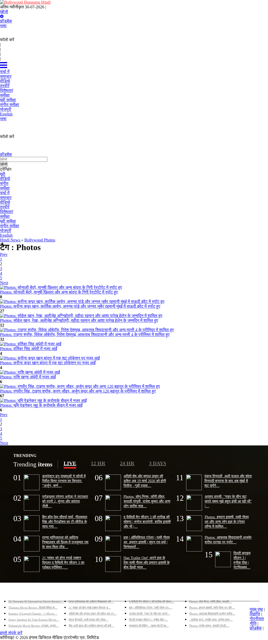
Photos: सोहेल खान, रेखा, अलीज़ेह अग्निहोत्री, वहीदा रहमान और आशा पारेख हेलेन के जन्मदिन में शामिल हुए (79, 320)
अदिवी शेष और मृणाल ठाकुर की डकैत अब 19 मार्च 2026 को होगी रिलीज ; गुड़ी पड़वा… (145, 481)
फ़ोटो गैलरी (197, 593)
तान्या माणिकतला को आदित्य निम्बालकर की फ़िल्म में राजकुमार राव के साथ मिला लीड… (65, 542)
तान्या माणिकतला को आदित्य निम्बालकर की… (91, 601)
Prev (4, 254)
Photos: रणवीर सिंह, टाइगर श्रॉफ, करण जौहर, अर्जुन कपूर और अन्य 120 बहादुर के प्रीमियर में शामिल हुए (78, 391)
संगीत (4, 183)
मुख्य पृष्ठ (256, 609)
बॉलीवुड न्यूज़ (78, 593)
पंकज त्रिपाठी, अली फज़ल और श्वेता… (88, 619)
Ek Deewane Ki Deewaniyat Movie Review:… (36, 601)
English (6, 235)
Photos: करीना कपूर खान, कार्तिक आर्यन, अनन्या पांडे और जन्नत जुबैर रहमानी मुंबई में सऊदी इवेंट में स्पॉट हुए (80, 306)
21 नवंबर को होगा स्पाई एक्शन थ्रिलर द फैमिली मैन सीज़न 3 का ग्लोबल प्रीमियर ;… (63, 562)
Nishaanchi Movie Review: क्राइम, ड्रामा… (33, 625)
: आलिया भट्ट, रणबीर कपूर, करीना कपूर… (211, 619)
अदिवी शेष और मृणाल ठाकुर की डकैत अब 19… (93, 613)
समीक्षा (5, 188)
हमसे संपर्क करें (11, 633)
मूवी (2, 174)
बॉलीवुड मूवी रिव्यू (21, 593)
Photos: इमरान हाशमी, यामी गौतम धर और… (212, 607)
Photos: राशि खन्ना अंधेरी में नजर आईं (28, 377)
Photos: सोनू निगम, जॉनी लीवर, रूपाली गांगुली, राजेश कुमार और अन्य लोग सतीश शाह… (147, 501)
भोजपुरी (5, 230)
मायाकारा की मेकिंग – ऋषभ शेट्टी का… (149, 625)
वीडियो (5, 178)
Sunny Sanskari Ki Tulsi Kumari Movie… (33, 619)
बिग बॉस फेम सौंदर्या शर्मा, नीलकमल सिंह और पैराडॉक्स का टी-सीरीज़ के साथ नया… (64, 521)
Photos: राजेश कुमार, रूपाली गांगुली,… (209, 625)
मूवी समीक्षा (8, 221)
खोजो (4, 11)
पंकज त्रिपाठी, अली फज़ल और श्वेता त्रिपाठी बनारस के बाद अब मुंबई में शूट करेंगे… (228, 481)
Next (4, 282)
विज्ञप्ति (255, 614)
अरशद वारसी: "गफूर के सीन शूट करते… (149, 613)
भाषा (3, 26)
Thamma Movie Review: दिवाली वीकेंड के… (33, 607)
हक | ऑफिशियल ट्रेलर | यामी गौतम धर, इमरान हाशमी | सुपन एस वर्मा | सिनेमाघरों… (147, 542)
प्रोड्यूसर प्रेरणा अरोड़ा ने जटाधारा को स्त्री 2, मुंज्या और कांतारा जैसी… (65, 501)
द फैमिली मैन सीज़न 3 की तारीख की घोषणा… (151, 601)
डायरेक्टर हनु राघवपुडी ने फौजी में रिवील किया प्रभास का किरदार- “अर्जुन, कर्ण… (64, 481)
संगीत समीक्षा (9, 226)
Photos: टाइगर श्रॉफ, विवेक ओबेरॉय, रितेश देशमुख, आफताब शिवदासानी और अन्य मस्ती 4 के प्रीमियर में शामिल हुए (85, 334)
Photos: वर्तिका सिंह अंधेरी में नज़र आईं (28, 348)
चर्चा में (4, 193)
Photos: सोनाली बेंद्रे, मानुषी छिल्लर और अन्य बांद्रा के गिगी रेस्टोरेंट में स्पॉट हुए (59, 292)
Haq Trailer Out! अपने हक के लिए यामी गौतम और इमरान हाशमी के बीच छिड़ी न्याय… (147, 562)
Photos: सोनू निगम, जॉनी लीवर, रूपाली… (210, 601)
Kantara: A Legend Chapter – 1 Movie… (32, 613)
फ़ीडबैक (6, 21)
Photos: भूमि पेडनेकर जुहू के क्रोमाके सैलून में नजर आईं (41, 405)
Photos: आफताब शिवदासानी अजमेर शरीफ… (212, 613)
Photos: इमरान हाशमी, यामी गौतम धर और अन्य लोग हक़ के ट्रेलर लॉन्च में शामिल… (227, 521)
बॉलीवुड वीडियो (140, 593)
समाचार (6, 197)
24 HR (127, 463)
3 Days (157, 463)
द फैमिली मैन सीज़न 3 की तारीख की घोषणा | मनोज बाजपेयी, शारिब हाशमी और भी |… (147, 521)
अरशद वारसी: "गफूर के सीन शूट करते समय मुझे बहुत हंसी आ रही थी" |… (228, 501)
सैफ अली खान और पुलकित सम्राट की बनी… (91, 625)
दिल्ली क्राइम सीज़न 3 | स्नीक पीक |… (148, 619)
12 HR (98, 463)
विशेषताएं (6, 211)
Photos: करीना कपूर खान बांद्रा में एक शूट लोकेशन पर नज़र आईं (48, 363)
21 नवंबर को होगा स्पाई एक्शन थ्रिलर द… (90, 607)
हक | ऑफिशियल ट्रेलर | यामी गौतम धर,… (150, 607)
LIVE (70, 463)
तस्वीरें (4, 207)
